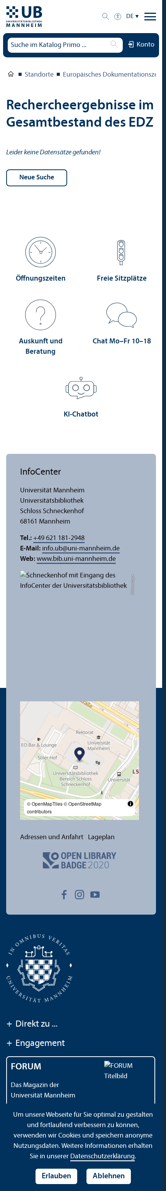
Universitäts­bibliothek (10, 75)
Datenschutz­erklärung (102, 1156)
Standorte (39, 75)
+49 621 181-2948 (59, 538)
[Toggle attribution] (130, 803)
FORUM (26, 1067)
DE (130, 16)
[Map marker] (80, 755)
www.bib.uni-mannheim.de (76, 559)
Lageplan (101, 837)
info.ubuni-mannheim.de (81, 548)
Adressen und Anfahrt (51, 837)
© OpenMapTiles (45, 803)
